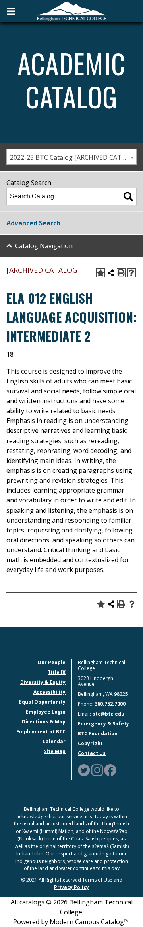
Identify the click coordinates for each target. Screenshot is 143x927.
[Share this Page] (110, 272)
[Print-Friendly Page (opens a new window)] (121, 272)
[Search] (128, 196)
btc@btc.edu (108, 713)
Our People (51, 662)
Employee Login (46, 711)
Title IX (57, 672)
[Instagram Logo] (97, 769)
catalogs (31, 902)
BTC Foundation (98, 733)
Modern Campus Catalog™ (89, 922)
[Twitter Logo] (84, 769)
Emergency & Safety (103, 723)
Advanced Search (33, 223)
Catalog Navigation (44, 246)
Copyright (90, 743)
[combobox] (71, 157)
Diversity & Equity (43, 682)
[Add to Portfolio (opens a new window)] (100, 272)
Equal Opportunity (42, 702)
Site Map (55, 751)
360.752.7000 (110, 703)
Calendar (54, 741)
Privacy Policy (71, 887)
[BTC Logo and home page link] (71, 11)
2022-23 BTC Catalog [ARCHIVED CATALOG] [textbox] (73, 157)
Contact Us (92, 753)
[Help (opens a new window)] (131, 272)
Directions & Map (44, 721)
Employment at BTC (41, 731)
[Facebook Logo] (110, 769)
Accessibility (49, 692)
